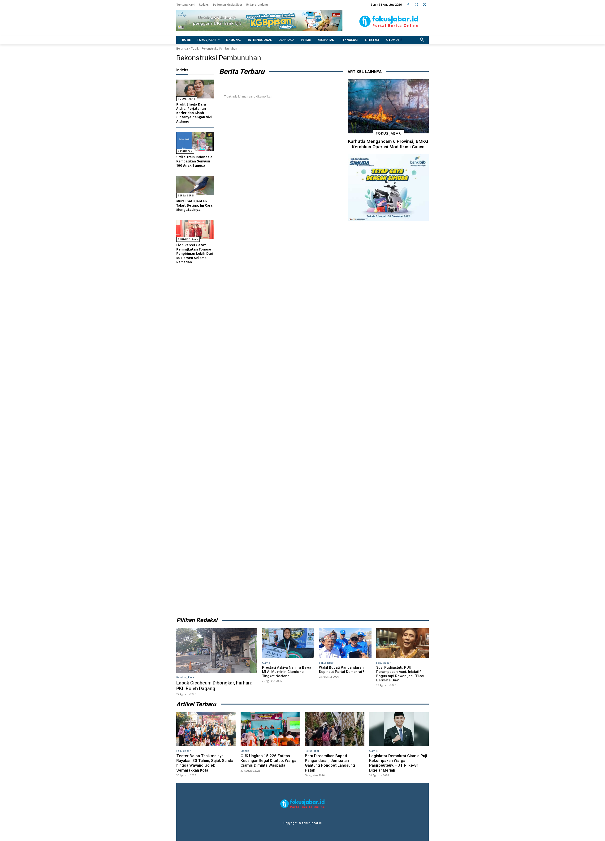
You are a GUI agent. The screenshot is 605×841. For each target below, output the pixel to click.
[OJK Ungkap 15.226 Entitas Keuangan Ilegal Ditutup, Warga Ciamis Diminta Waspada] (270, 729)
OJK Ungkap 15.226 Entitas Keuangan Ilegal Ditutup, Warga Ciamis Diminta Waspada (268, 760)
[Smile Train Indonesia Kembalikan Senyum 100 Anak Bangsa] (195, 141)
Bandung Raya (188, 239)
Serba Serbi (186, 195)
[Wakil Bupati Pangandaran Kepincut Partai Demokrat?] (345, 643)
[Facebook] (408, 4)
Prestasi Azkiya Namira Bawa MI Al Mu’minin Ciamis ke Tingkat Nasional (286, 671)
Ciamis (266, 662)
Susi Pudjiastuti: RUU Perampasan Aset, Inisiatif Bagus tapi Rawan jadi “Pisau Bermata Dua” (400, 673)
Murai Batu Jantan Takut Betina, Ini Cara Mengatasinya (194, 205)
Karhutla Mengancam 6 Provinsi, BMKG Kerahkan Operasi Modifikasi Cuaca (388, 144)
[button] (422, 40)
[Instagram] (416, 4)
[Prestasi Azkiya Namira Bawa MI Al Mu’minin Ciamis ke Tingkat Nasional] (288, 643)
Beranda (182, 49)
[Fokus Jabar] (389, 21)
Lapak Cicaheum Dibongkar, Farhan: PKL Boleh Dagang (214, 685)
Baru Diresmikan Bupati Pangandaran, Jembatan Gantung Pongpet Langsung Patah (330, 763)
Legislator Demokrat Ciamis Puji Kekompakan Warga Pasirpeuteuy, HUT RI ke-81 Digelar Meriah (398, 763)
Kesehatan (185, 151)
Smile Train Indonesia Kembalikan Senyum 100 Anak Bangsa (194, 161)
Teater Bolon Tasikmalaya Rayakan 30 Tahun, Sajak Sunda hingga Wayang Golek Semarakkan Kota (204, 763)
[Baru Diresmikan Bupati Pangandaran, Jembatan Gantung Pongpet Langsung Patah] (334, 729)
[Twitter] (424, 4)
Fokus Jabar (186, 99)
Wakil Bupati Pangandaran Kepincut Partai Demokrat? (341, 669)
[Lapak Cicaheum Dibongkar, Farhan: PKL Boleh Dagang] (216, 650)
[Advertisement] (388, 417)
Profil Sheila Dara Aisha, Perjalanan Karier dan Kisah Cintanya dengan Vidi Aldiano (194, 112)
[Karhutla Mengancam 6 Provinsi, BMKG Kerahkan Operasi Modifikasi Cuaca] (388, 106)
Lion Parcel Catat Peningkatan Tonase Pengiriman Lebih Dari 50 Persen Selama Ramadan (194, 253)
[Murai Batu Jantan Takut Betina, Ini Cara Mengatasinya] (195, 185)
